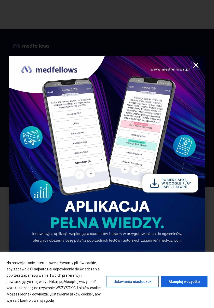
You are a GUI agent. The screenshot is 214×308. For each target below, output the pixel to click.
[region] (107, 280)
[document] (107, 154)
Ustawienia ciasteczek (132, 282)
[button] (196, 65)
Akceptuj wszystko (184, 282)
